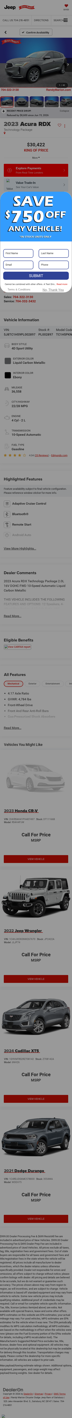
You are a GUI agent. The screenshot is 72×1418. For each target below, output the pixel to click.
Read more (62, 284)
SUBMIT (36, 275)
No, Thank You (53, 290)
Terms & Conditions (19, 289)
